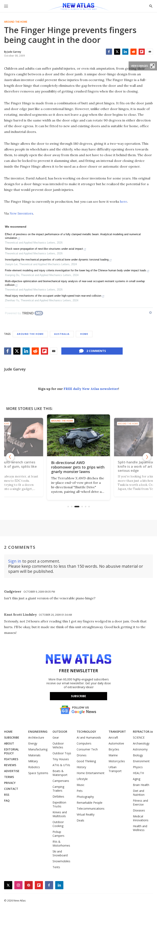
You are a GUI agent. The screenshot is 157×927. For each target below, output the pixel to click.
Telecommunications (90, 808)
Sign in (14, 561)
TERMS (9, 777)
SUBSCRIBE (11, 737)
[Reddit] (133, 52)
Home (84, 333)
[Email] (150, 52)
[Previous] (10, 457)
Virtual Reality (85, 814)
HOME (8, 731)
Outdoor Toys (62, 753)
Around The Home (15, 22)
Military (33, 761)
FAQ (7, 800)
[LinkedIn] (125, 52)
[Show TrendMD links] (150, 312)
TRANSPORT (117, 731)
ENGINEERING (37, 731)
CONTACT (11, 789)
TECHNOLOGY (86, 731)
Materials (34, 755)
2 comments (96, 351)
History (81, 767)
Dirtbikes (58, 796)
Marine (113, 755)
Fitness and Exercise (140, 802)
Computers (84, 743)
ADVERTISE (11, 771)
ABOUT (9, 743)
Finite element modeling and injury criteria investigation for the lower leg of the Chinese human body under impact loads (75, 270)
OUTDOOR (60, 731)
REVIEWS (10, 765)
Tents (56, 867)
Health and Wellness (140, 828)
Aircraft (113, 737)
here (123, 201)
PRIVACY (10, 783)
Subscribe (78, 696)
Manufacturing (37, 749)
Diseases (139, 810)
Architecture (36, 737)
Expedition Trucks (59, 804)
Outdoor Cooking (58, 824)
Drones (81, 755)
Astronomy (140, 749)
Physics (138, 767)
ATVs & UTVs (61, 765)
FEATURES (11, 759)
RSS (6, 795)
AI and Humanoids (89, 737)
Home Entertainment (90, 773)
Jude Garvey (15, 369)
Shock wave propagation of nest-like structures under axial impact (44, 248)
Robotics (34, 767)
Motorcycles (117, 761)
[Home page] (78, 7)
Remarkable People (89, 803)
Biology (138, 755)
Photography (85, 797)
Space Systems (38, 773)
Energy (32, 743)
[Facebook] (109, 52)
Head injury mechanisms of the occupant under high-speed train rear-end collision (53, 295)
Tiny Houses (61, 759)
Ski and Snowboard (60, 853)
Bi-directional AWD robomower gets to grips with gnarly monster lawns (77, 467)
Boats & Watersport (60, 773)
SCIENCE (139, 737)
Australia (62, 333)
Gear (56, 737)
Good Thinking (86, 761)
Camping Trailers (58, 788)
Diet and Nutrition (139, 793)
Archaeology (141, 743)
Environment (141, 761)
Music (80, 785)
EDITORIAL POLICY (11, 751)
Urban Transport (115, 769)
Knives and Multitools (60, 814)
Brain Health (141, 785)
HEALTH (138, 773)
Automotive (116, 743)
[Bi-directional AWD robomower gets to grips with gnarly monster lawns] (78, 435)
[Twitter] (117, 52)
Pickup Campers (58, 834)
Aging (136, 779)
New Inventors (21, 213)
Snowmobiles (61, 861)
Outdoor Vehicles (58, 745)
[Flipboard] (142, 52)
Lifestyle (82, 779)
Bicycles (114, 749)
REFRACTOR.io (143, 731)
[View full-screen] (152, 65)
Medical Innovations (140, 818)
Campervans (61, 781)
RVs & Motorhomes (61, 843)
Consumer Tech (87, 749)
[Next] (147, 457)
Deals (80, 820)
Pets (80, 791)
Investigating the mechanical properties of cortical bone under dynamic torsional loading (57, 259)
